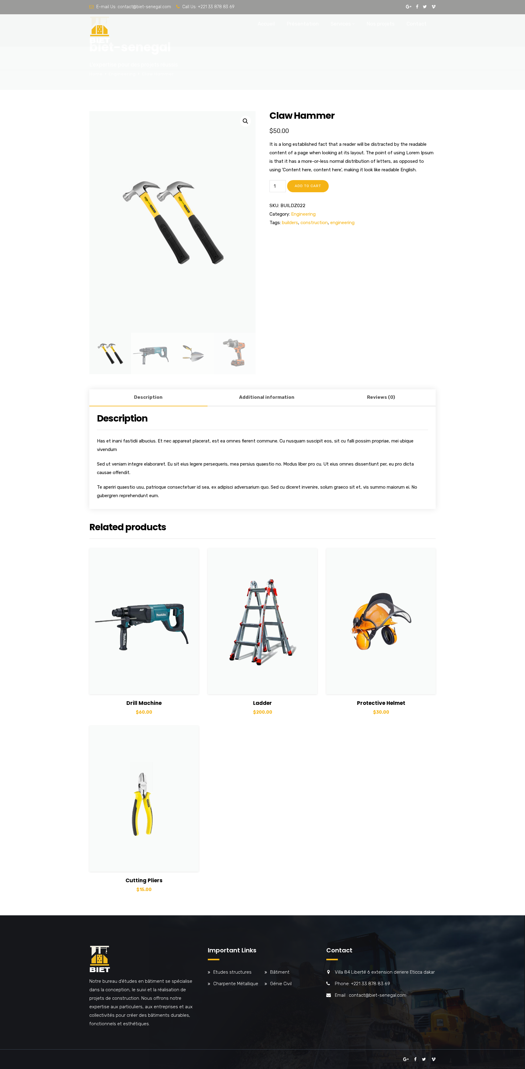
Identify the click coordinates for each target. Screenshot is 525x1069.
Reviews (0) (381, 397)
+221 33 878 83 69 (216, 6)
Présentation (303, 24)
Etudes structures (232, 972)
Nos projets (381, 24)
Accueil (266, 24)
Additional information (266, 397)
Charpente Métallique (235, 983)
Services (341, 24)
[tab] (148, 397)
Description (148, 397)
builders (290, 222)
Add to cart (308, 186)
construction (314, 222)
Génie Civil (281, 983)
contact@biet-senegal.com (144, 6)
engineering (342, 222)
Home (96, 74)
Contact (417, 24)
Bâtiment (280, 972)
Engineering (122, 74)
